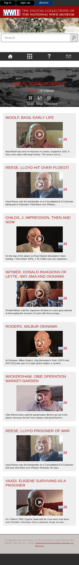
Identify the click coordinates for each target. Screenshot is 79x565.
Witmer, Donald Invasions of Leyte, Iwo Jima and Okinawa (36, 274)
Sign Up (25, 2)
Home (10, 56)
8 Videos (47, 90)
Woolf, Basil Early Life (29, 118)
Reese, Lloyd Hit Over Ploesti (37, 168)
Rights (10, 63)
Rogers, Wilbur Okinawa (31, 326)
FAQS (49, 56)
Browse (30, 56)
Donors (43, 2)
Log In (7, 2)
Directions (39, 545)
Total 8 (32, 90)
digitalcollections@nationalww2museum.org (54, 543)
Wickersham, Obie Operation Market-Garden (35, 378)
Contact (69, 56)
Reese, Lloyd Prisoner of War (37, 431)
